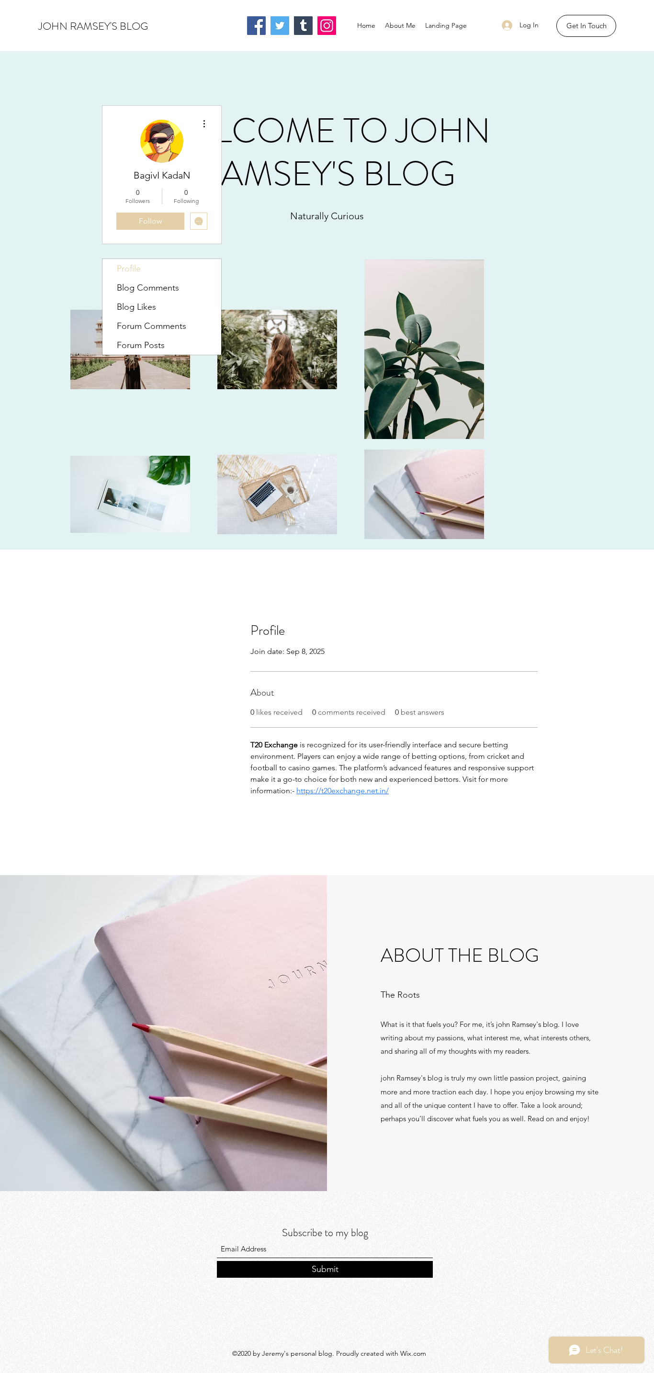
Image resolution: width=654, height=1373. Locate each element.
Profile (129, 268)
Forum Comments (151, 326)
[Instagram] (326, 25)
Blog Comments (148, 287)
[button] (586, 26)
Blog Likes (136, 307)
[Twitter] (280, 25)
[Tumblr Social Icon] (303, 25)
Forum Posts (141, 345)
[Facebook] (256, 25)
